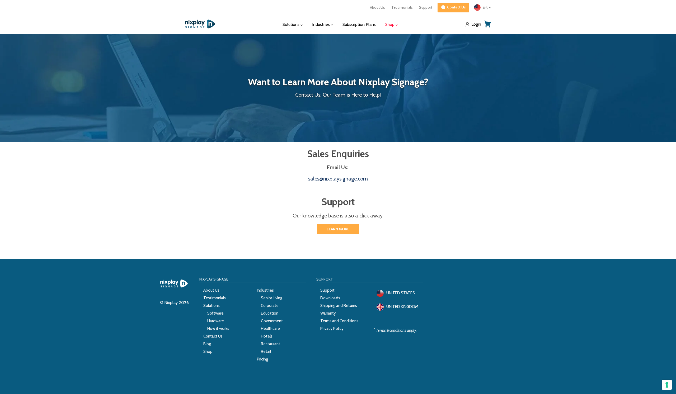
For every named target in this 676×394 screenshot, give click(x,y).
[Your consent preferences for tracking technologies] (667, 385)
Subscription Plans (359, 24)
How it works (218, 328)
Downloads (330, 298)
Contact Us (213, 336)
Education (269, 313)
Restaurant (270, 343)
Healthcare (270, 328)
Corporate (270, 305)
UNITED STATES (400, 293)
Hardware (215, 321)
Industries (265, 290)
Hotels (267, 336)
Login (476, 24)
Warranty (328, 313)
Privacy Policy (332, 328)
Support (425, 7)
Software (215, 313)
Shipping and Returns (338, 305)
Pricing (262, 359)
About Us (377, 7)
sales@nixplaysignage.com (338, 178)
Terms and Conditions (339, 321)
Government (272, 321)
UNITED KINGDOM (402, 306)
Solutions (211, 305)
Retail (266, 351)
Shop (208, 351)
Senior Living (271, 298)
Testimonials (402, 7)
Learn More (338, 229)
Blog (207, 343)
